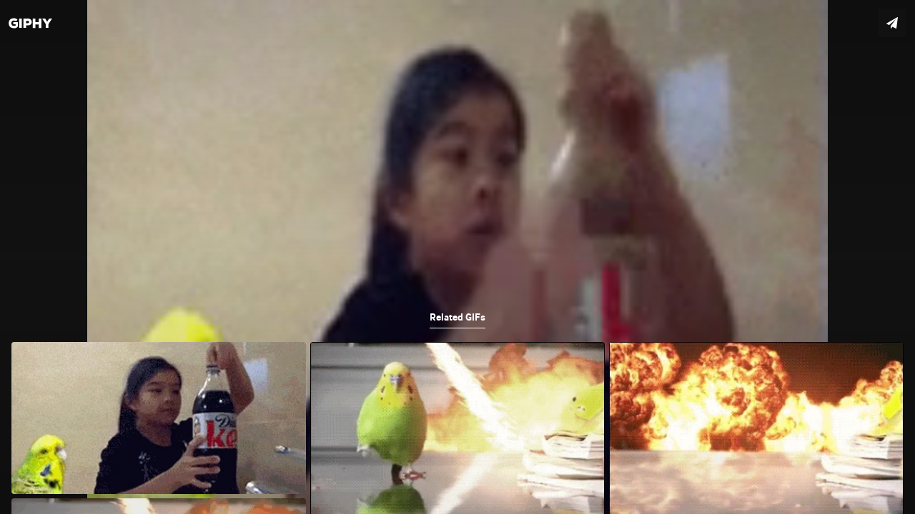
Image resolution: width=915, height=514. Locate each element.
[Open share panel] (892, 23)
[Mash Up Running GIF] (457, 257)
